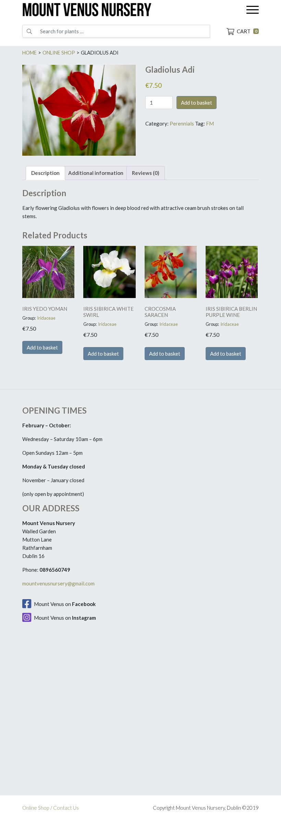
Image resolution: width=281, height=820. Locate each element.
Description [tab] (45, 173)
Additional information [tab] (95, 173)
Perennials (182, 123)
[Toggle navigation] (252, 10)
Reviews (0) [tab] (145, 173)
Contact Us (66, 808)
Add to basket (196, 102)
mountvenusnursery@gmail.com (58, 583)
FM (210, 123)
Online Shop (35, 808)
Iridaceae (46, 318)
